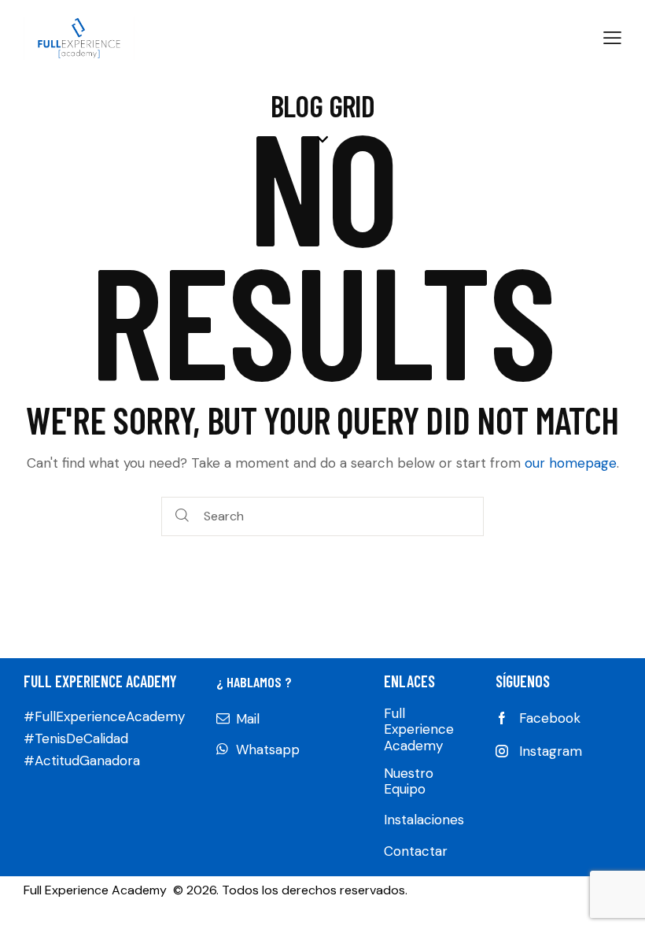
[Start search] (182, 517)
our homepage (571, 463)
